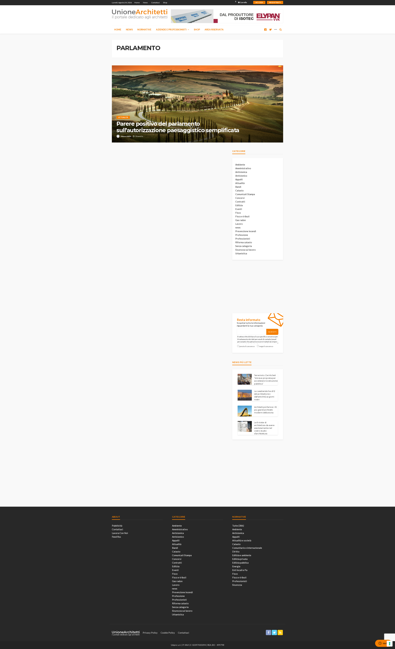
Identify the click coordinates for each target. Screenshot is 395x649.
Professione (241, 235)
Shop (165, 2)
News (145, 2)
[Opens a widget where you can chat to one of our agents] (383, 643)
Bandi (238, 186)
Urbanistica (241, 253)
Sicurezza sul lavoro (245, 249)
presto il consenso (247, 346)
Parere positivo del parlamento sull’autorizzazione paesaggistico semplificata (177, 127)
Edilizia (239, 205)
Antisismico (241, 175)
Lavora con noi (120, 533)
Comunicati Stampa (245, 194)
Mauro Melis (126, 136)
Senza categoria (243, 246)
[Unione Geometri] (139, 13)
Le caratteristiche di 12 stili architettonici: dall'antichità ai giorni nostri (264, 395)
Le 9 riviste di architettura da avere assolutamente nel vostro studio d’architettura (264, 428)
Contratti (240, 201)
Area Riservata (214, 29)
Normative (144, 29)
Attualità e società (241, 540)
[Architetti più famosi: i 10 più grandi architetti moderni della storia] (245, 411)
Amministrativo (243, 168)
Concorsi (240, 197)
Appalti (239, 179)
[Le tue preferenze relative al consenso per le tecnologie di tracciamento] (390, 644)
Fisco (238, 212)
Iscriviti (272, 332)
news (238, 227)
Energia (236, 566)
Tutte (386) (238, 525)
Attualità (123, 117)
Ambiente (240, 164)
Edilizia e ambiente (241, 555)
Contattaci (155, 2)
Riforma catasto (243, 242)
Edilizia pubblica (240, 562)
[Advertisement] (255, 286)
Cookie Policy (168, 632)
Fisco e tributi (242, 216)
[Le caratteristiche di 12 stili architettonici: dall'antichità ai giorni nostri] (245, 395)
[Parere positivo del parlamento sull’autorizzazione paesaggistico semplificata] (197, 104)
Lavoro (239, 223)
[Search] (280, 29)
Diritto (235, 551)
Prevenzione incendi (245, 231)
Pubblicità (117, 525)
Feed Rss (116, 536)
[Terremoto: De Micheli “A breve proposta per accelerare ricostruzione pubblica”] (245, 379)
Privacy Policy (150, 632)
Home (137, 2)
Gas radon (240, 220)
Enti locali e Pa (239, 570)
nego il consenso (266, 346)
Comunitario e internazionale (247, 547)
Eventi (238, 209)
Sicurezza (237, 584)
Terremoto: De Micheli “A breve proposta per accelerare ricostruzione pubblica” (266, 379)
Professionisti (242, 238)
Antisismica (241, 172)
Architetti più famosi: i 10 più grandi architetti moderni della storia (265, 410)
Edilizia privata (239, 559)
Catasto (239, 190)
